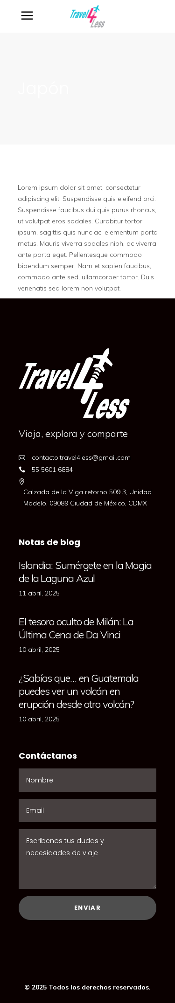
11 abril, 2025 (39, 593)
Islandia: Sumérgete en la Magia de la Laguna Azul (85, 572)
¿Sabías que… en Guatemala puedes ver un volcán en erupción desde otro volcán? (79, 691)
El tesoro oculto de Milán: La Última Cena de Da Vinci (76, 628)
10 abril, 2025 (39, 649)
